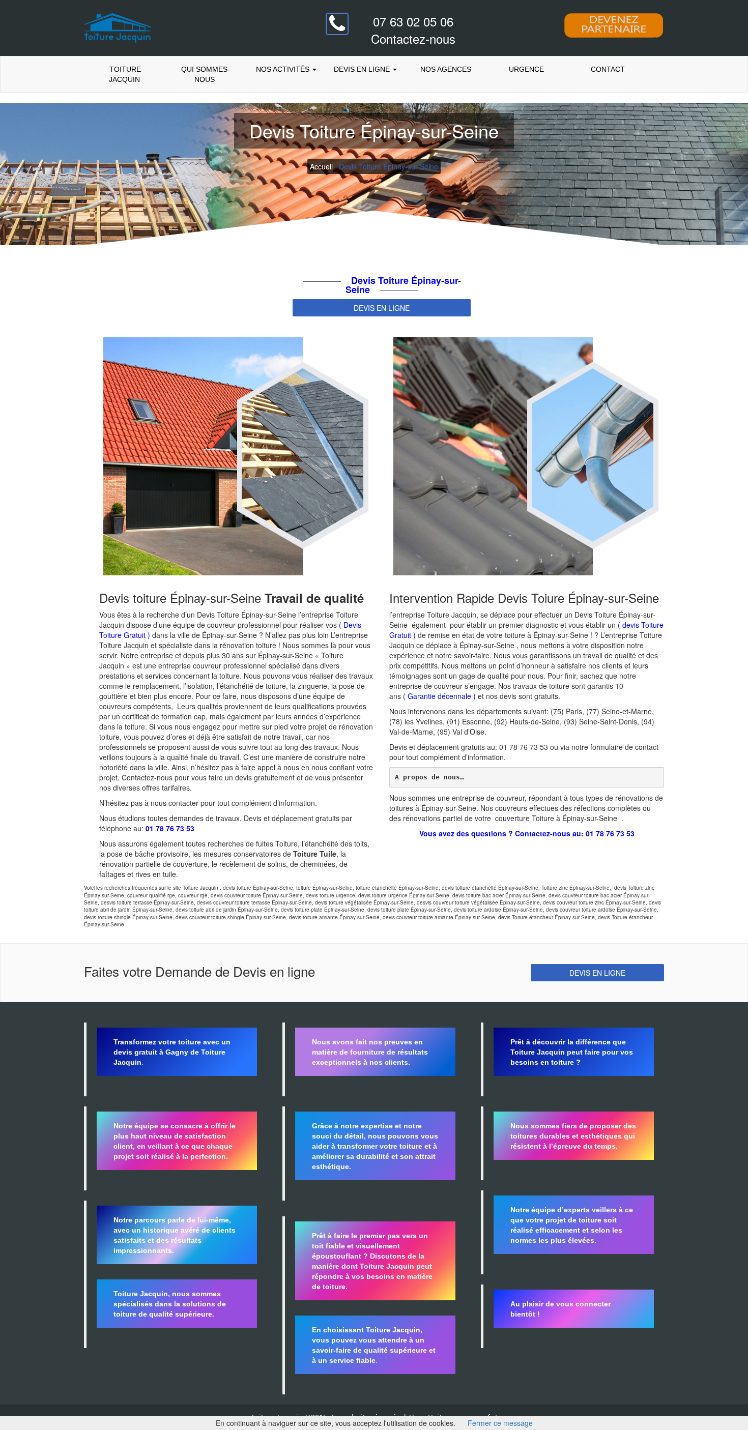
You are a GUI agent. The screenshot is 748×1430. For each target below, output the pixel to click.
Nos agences (445, 69)
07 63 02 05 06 (413, 21)
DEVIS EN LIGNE (382, 308)
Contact (607, 69)
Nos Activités (282, 69)
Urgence (526, 69)
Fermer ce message (500, 1423)
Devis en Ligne (363, 69)
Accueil (321, 166)
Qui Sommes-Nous (204, 74)
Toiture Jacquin (124, 74)
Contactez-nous (413, 38)
